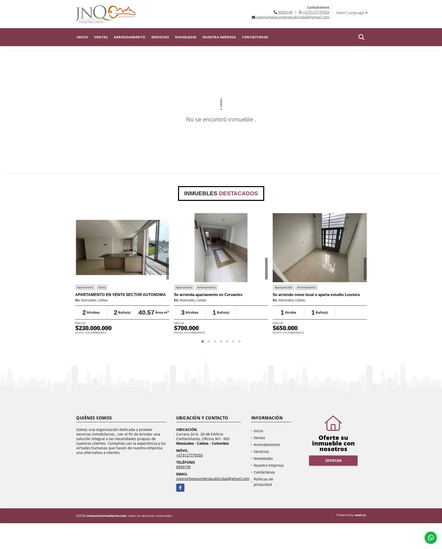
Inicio (82, 37)
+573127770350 (316, 12)
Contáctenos (255, 37)
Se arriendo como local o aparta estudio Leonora (316, 294)
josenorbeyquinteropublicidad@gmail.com (212, 478)
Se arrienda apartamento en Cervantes (208, 294)
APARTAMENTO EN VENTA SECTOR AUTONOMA (120, 294)
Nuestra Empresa (219, 37)
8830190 (285, 12)
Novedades (185, 37)
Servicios (160, 37)
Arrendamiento (129, 37)
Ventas (101, 37)
